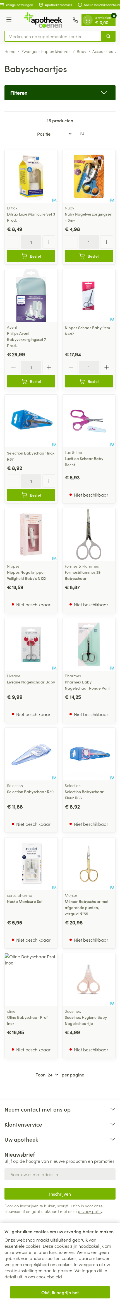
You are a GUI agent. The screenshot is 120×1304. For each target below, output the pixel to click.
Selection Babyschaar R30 (30, 791)
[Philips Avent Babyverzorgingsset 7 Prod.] (31, 295)
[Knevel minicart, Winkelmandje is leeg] (88, 20)
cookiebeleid (49, 1276)
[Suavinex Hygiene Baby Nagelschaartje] (89, 979)
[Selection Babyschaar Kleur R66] (89, 754)
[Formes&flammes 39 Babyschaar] (89, 534)
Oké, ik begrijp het (60, 1292)
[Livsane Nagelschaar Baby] (31, 644)
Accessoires (102, 51)
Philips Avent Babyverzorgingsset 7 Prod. (26, 339)
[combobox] (53, 36)
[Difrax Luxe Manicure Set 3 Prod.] (31, 176)
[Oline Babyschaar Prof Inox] (31, 979)
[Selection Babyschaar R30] (31, 754)
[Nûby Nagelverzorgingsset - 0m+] (89, 176)
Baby (81, 51)
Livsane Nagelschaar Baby (31, 682)
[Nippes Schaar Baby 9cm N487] (89, 295)
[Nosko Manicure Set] (31, 863)
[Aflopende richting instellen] (81, 133)
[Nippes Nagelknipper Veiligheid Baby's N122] (31, 534)
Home (9, 51)
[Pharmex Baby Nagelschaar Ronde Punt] (89, 644)
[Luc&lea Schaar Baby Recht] (89, 421)
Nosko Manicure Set (25, 901)
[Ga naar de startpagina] (43, 20)
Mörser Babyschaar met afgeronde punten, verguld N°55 (87, 907)
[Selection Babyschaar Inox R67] (31, 421)
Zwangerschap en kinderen (46, 51)
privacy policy (90, 1211)
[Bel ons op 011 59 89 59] (75, 20)
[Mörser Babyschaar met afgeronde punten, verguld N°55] (89, 863)
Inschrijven (60, 1194)
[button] (60, 92)
